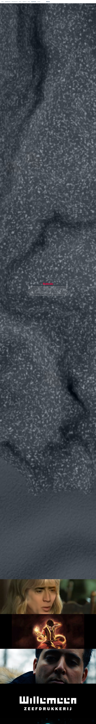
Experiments (33, 1)
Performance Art (15, 1)
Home (2, 1)
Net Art (20, 1)
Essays (29, 1)
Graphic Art (24, 1)
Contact (38, 1)
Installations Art (7, 1)
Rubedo (48, 1)
